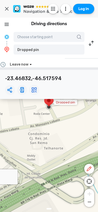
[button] (49, 49)
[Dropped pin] (49, 103)
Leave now (19, 64)
